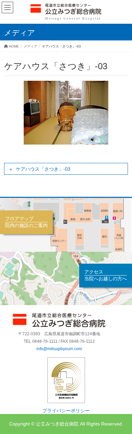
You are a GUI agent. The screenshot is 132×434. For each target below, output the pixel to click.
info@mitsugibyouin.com (59, 348)
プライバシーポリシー (66, 410)
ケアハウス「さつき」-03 (43, 169)
